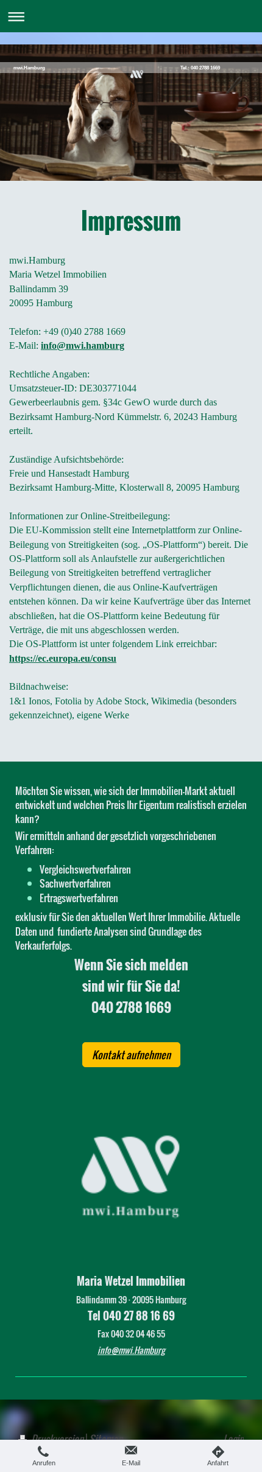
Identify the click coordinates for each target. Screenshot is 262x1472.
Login (233, 1438)
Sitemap (105, 1438)
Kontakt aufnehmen (131, 1054)
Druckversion (57, 1438)
